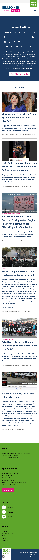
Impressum (33, 557)
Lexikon (4, 531)
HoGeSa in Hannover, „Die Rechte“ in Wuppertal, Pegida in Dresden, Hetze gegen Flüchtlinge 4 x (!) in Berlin (19, 221)
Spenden (8, 490)
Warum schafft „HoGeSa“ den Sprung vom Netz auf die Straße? (19, 117)
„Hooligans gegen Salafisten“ (23, 52)
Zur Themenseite (19, 73)
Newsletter (5, 540)
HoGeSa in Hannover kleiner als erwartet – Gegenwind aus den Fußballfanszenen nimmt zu (19, 166)
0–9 (6, 32)
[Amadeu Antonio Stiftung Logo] (6, 551)
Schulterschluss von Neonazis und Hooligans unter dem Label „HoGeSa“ (19, 344)
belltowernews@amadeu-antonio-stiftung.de (16, 453)
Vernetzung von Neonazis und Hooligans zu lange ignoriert (18, 271)
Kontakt (4, 536)
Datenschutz (33, 554)
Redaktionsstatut (7, 533)
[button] (3, 556)
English (4, 538)
